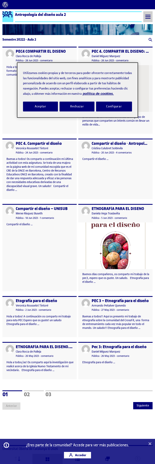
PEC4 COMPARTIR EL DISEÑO (41, 51)
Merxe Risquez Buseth (29, 213)
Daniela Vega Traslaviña (106, 213)
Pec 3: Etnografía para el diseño (119, 347)
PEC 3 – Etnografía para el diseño (120, 301)
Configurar (114, 106)
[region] (77, 90)
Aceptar (40, 106)
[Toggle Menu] (148, 17)
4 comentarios (124, 152)
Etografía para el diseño (36, 301)
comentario (46, 60)
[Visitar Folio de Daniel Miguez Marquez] (86, 53)
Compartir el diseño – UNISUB (42, 209)
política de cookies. (98, 94)
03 (53, 393)
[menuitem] (5, 4)
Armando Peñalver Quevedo (109, 306)
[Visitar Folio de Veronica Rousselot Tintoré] (10, 146)
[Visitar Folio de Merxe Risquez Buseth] (10, 211)
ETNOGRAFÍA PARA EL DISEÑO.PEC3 (47, 347)
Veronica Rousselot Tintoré (32, 148)
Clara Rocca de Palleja (28, 56)
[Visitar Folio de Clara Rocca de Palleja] (10, 53)
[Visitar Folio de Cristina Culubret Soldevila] (86, 146)
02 (32, 393)
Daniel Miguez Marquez (106, 56)
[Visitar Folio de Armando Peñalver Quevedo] (86, 303)
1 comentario (47, 218)
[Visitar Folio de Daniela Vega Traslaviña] (86, 211)
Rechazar (77, 106)
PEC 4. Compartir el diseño (39, 143)
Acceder (80, 455)
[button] (150, 40)
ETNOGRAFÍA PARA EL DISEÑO (118, 209)
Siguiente (143, 405)
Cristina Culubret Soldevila (107, 148)
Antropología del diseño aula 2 (40, 14)
